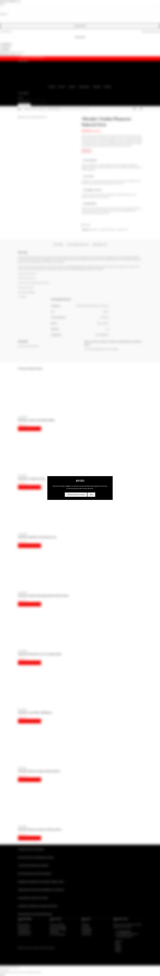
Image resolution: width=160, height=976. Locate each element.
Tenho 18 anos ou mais (76, 495)
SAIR (91, 495)
